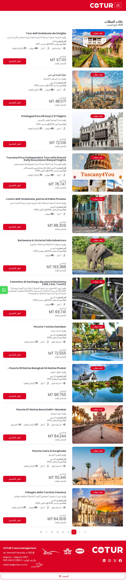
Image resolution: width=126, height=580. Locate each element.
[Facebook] (120, 560)
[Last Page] (41, 532)
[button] (63, 576)
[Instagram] (109, 560)
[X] (115, 560)
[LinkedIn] (104, 560)
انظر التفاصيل (14, 61)
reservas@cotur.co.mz (15, 564)
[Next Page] (46, 532)
